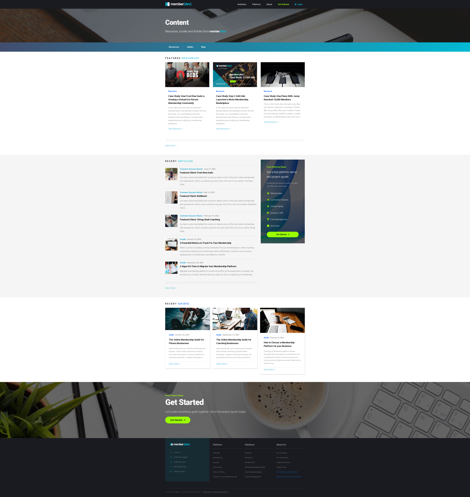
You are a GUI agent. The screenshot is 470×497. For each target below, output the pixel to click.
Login (299, 4)
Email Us (177, 452)
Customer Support (181, 457)
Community (217, 467)
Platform (256, 4)
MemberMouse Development (287, 472)
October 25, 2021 (182, 335)
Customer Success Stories (191, 169)
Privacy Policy (207, 492)
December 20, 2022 (195, 263)
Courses (216, 462)
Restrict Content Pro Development (289, 477)
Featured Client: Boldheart (193, 196)
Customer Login (180, 462)
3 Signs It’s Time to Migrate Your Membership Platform (208, 266)
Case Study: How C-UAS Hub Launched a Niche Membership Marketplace (232, 100)
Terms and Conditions (220, 492)
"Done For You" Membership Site (225, 477)
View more (170, 145)
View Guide (174, 364)
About (269, 4)
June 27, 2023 (209, 169)
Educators (249, 458)
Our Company (282, 453)
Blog (203, 47)
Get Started (283, 4)
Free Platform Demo (276, 167)
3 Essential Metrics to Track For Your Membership (205, 243)
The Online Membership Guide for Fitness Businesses (186, 341)
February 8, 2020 (277, 338)
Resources (174, 47)
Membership (217, 458)
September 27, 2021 (230, 335)
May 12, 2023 (209, 192)
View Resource (175, 129)
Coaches (248, 453)
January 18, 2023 (194, 239)
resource (172, 91)
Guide (171, 335)
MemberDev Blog (180, 467)
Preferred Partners (283, 462)
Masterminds (250, 462)
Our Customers (282, 458)
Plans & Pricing (218, 472)
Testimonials (281, 467)
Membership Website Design (255, 467)
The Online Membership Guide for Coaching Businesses (233, 341)
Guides (190, 47)
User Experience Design (253, 472)
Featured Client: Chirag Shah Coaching (200, 219)
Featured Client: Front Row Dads (196, 172)
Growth (183, 239)
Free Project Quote (174, 395)
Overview (216, 453)
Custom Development (253, 477)
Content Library (179, 471)
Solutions (242, 4)
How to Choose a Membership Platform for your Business (279, 344)
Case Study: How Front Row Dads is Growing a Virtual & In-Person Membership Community (186, 100)
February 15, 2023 (211, 216)
